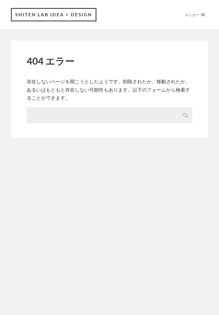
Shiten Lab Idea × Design (53, 14)
